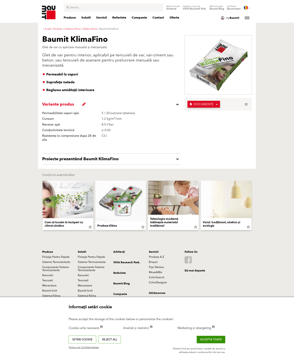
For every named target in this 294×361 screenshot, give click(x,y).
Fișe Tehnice (156, 267)
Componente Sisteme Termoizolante (55, 269)
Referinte (119, 273)
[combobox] (113, 7)
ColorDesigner (158, 282)
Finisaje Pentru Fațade (55, 257)
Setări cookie (82, 339)
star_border (246, 104)
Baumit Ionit (49, 290)
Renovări (47, 275)
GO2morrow (157, 293)
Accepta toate (211, 339)
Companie (120, 294)
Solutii (82, 251)
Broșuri (153, 262)
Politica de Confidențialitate (84, 348)
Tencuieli (47, 280)
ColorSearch (156, 277)
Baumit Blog (121, 283)
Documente (202, 104)
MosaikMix (155, 272)
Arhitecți (119, 251)
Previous (41, 206)
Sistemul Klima (51, 295)
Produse (47, 251)
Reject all (109, 339)
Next (253, 206)
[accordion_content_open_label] (112, 159)
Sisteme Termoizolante (56, 262)
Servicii (154, 251)
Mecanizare (49, 285)
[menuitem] (173, 8)
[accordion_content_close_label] (112, 104)
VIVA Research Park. (126, 262)
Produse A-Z (156, 257)
